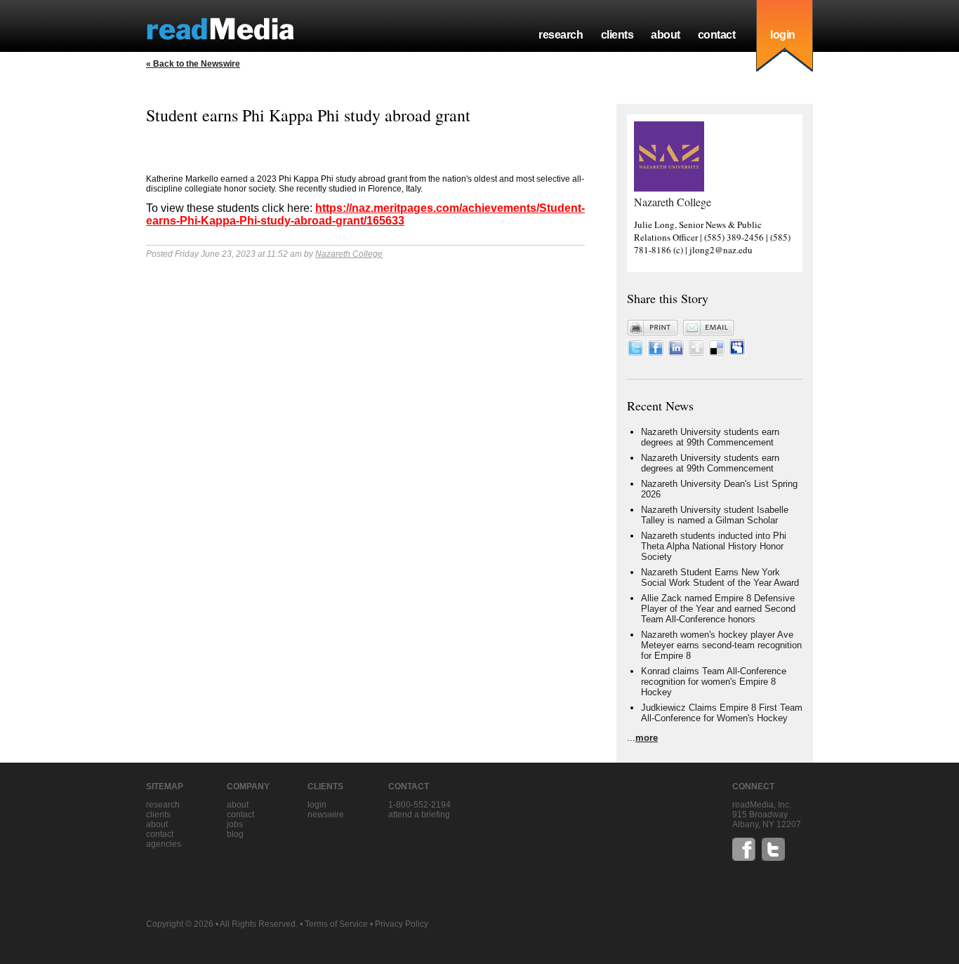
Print (653, 327)
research (560, 35)
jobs (235, 824)
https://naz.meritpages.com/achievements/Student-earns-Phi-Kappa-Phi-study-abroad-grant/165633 (365, 214)
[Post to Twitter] (635, 352)
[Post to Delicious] (716, 352)
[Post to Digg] (696, 352)
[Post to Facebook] (655, 352)
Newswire (325, 814)
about (665, 35)
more (646, 737)
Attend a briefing (419, 814)
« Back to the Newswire (193, 64)
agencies (163, 844)
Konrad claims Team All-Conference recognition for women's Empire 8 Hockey (713, 681)
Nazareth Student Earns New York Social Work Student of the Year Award (720, 577)
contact (717, 35)
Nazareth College (349, 254)
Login (316, 805)
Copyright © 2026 (179, 924)
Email (708, 327)
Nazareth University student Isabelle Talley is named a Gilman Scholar (714, 514)
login (782, 35)
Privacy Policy (401, 924)
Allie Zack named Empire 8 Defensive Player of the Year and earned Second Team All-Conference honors (718, 608)
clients (617, 35)
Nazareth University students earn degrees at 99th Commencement (710, 437)
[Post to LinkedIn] (676, 352)
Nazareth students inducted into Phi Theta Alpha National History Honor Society (713, 546)
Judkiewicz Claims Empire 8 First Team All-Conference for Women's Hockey (721, 712)
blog (235, 834)
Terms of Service (336, 924)
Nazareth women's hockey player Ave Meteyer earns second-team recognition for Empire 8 (721, 645)
